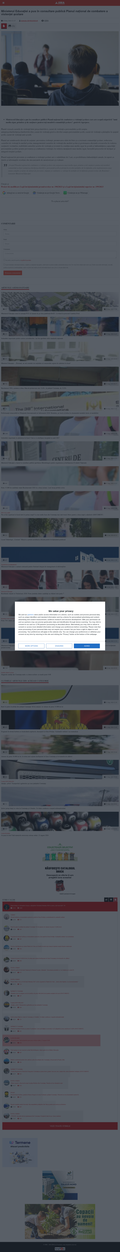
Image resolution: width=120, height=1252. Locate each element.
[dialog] (60, 626)
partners (31, 614)
